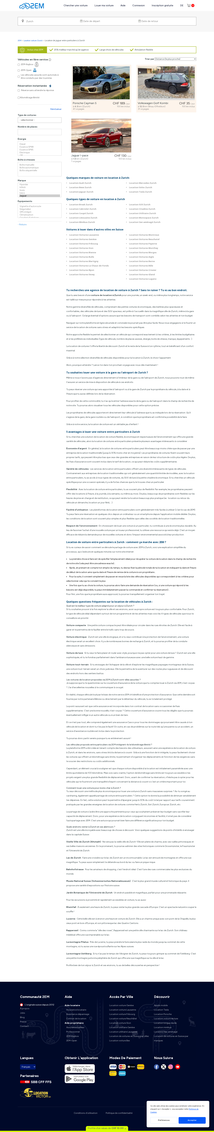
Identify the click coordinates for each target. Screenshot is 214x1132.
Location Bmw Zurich (80, 187)
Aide (122, 5)
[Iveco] (39, 193)
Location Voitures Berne (142, 261)
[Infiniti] (39, 187)
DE (181, 5)
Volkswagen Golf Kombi (152, 103)
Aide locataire (72, 1005)
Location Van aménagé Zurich (144, 222)
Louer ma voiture (104, 5)
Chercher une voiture (76, 5)
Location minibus (163, 1027)
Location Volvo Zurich (140, 187)
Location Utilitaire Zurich (142, 213)
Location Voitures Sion (81, 248)
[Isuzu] (39, 190)
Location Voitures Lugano (143, 278)
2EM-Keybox (72, 1036)
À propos (24, 1008)
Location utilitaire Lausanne (123, 1031)
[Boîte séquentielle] (39, 170)
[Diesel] (39, 144)
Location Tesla (161, 1009)
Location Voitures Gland (142, 274)
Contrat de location (76, 1018)
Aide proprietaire (74, 1023)
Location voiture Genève (121, 1005)
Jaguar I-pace (79, 155)
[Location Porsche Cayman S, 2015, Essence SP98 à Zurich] (101, 83)
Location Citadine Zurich (142, 208)
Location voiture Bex (119, 1040)
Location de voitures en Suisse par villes (129, 1036)
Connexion (138, 5)
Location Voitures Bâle (141, 265)
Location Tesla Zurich (140, 191)
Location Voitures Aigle (141, 256)
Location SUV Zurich (139, 204)
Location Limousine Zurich (83, 217)
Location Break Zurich (81, 204)
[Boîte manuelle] (39, 164)
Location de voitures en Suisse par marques (171, 1038)
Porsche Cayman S (84, 103)
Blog (22, 1017)
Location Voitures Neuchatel (144, 239)
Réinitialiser (56, 109)
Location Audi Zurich (80, 183)
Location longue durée (165, 1023)
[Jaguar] (39, 195)
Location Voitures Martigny (83, 261)
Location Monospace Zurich (144, 217)
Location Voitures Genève (83, 239)
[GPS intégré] (39, 212)
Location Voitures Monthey (143, 248)
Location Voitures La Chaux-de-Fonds (89, 265)
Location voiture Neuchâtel (123, 1018)
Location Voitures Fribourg (83, 243)
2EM (19, 40)
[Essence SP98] (39, 147)
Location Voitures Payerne (143, 243)
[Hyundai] (39, 184)
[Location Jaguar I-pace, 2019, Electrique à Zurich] (101, 135)
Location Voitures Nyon (81, 270)
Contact (24, 1026)
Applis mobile (161, 1005)
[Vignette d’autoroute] (39, 206)
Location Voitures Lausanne (84, 234)
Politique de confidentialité (119, 1113)
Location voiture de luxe (166, 1018)
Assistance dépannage (77, 1014)
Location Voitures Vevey (82, 274)
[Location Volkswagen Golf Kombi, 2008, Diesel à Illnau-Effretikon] (166, 83)
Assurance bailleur (75, 1027)
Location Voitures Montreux (144, 234)
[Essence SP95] (39, 149)
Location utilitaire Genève (122, 1027)
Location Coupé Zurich (81, 213)
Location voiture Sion (120, 1023)
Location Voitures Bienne (82, 252)
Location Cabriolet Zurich (82, 208)
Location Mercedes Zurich (143, 183)
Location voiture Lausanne (122, 1009)
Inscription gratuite (162, 5)
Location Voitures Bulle (81, 256)
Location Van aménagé (165, 1031)
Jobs (22, 1013)
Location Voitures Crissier (142, 270)
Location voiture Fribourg (122, 1014)
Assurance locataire (76, 1009)
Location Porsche (163, 1014)
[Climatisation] (39, 214)
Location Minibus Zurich (82, 222)
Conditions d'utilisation (85, 1113)
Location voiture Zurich (33, 40)
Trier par (149, 59)
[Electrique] (39, 152)
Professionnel (73, 1031)
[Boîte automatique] (39, 167)
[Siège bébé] (39, 209)
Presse (23, 1021)
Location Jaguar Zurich (81, 191)
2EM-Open (71, 1040)
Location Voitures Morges (143, 252)
